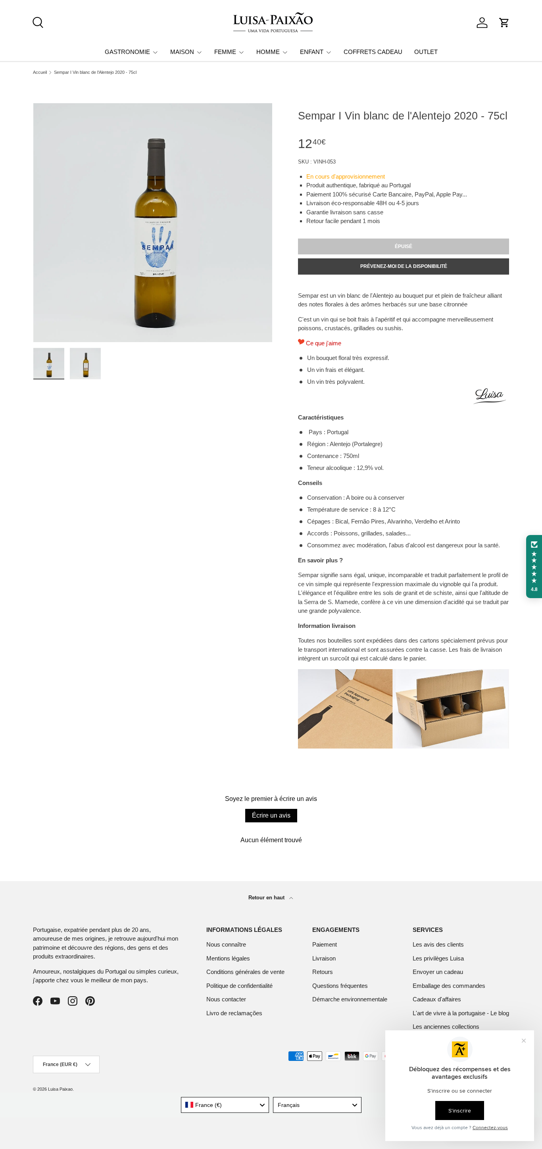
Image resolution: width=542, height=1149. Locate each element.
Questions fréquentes (340, 985)
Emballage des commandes (449, 985)
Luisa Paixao (60, 1089)
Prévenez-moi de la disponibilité (403, 266)
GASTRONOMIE (127, 51)
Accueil (40, 72)
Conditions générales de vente (245, 971)
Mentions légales (228, 958)
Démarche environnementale (349, 999)
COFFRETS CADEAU (373, 51)
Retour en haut (267, 898)
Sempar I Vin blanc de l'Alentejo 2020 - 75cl (95, 72)
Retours (322, 971)
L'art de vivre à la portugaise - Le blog (461, 1013)
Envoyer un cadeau (438, 971)
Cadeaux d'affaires (437, 999)
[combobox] (225, 1105)
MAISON (182, 51)
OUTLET (426, 51)
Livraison (324, 958)
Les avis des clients (438, 944)
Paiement (324, 944)
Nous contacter (226, 999)
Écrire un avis (271, 815)
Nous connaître (226, 944)
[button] (504, 22)
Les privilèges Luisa (438, 958)
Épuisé (403, 246)
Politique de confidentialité (239, 985)
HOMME (268, 51)
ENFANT (311, 51)
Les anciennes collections (446, 1026)
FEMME (225, 51)
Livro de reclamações (234, 1013)
